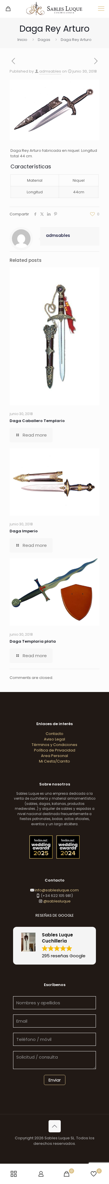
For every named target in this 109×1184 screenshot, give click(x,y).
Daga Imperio (24, 531)
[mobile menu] (101, 9)
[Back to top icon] (55, 1126)
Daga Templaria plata (33, 641)
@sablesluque (56, 901)
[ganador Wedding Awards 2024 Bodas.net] (68, 857)
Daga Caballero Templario (37, 420)
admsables (50, 71)
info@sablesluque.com (57, 890)
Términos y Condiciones (54, 744)
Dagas (44, 39)
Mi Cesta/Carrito (54, 761)
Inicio (22, 39)
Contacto (54, 733)
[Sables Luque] (54, 8)
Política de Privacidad (54, 750)
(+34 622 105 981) (56, 895)
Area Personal (54, 755)
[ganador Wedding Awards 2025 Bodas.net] (41, 857)
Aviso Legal (54, 739)
